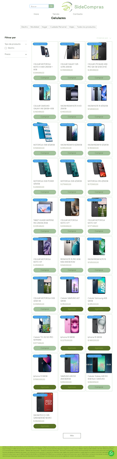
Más (72, 435)
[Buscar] (51, 6)
